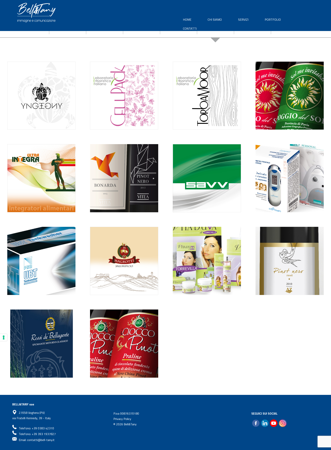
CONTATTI (190, 28)
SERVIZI (243, 19)
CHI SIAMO (215, 19)
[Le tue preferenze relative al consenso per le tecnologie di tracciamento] (3, 337)
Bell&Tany (130, 424)
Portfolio (273, 19)
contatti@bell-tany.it (41, 440)
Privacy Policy (122, 419)
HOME (187, 19)
